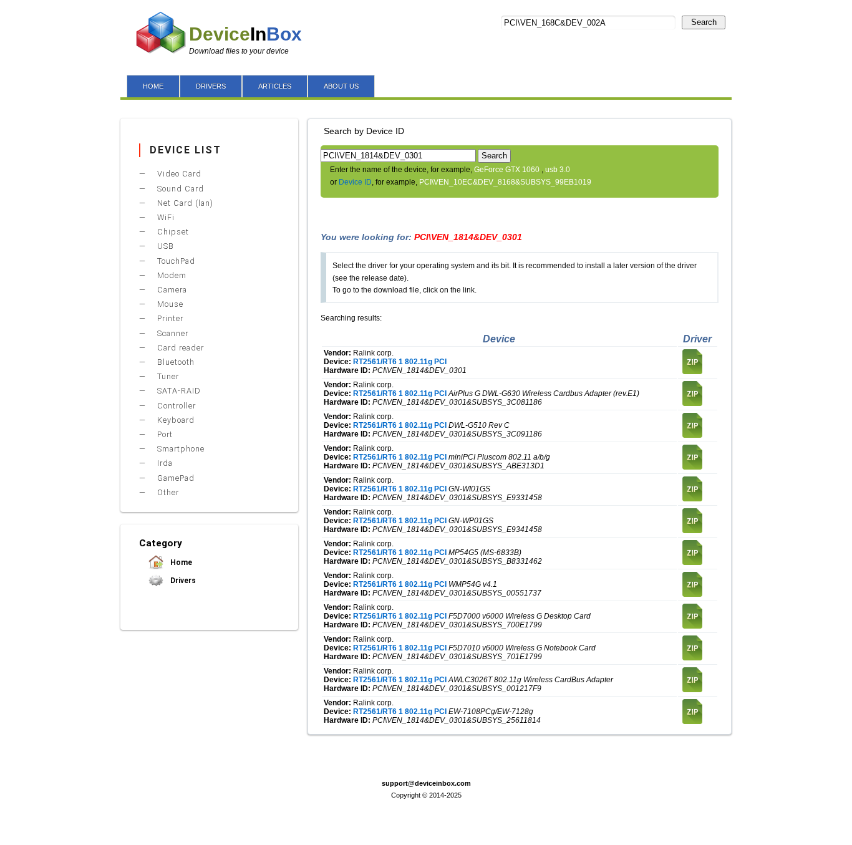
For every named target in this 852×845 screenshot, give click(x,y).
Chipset (172, 231)
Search (704, 22)
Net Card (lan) (184, 203)
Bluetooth (175, 362)
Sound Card (179, 188)
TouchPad (175, 261)
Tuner (167, 376)
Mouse (169, 304)
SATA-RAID (178, 390)
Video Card (178, 173)
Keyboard (175, 420)
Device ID (355, 182)
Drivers (182, 580)
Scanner (171, 333)
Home (180, 562)
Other (167, 492)
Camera (171, 289)
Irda (164, 463)
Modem (170, 275)
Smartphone (180, 448)
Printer (169, 318)
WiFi (165, 217)
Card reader (179, 347)
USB (164, 246)
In (245, 34)
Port (164, 434)
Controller (175, 405)
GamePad (175, 478)
